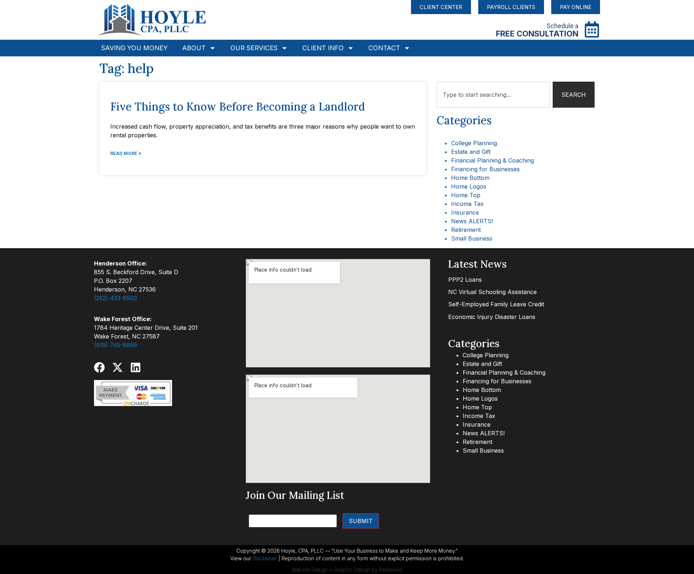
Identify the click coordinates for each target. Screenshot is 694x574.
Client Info (323, 48)
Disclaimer (265, 558)
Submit (361, 521)
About (194, 48)
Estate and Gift (470, 151)
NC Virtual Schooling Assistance (492, 291)
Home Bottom (470, 177)
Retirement (466, 229)
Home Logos (468, 186)
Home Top (465, 195)
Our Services (254, 48)
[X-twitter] (117, 367)
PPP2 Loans (465, 279)
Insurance (465, 212)
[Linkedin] (135, 367)
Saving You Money (134, 48)
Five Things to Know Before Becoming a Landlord (237, 106)
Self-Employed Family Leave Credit (496, 304)
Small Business (471, 238)
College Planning (474, 143)
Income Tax (467, 203)
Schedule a (562, 26)
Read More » (125, 153)
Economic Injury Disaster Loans (491, 316)
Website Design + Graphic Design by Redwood (347, 569)
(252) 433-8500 (115, 298)
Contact (384, 48)
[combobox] (493, 95)
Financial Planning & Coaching (492, 160)
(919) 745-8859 (115, 345)
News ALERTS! (472, 221)
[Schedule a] (592, 29)
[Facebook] (99, 367)
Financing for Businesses (485, 169)
